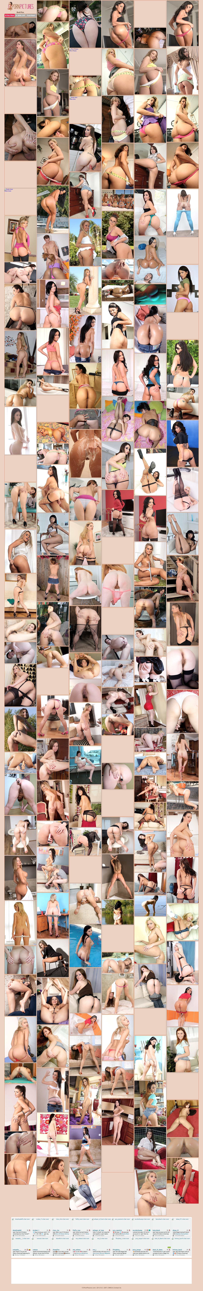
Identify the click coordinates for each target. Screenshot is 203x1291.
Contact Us (117, 1288)
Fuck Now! (31, 15)
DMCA (110, 1288)
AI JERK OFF (20, 15)
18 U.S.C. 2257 (102, 1288)
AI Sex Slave (9, 15)
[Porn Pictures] (20, 6)
